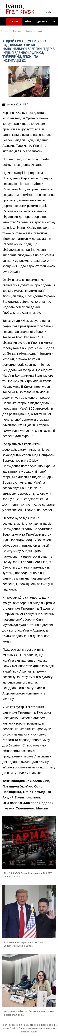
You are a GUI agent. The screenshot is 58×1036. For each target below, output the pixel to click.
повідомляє (22, 159)
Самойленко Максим (32, 808)
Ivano (20, 8)
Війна (28, 22)
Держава (42, 22)
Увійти (49, 13)
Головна (14, 22)
